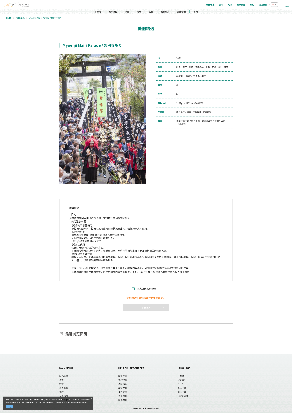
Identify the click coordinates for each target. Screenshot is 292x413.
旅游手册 (122, 387)
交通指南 (63, 395)
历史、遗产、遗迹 (184, 67)
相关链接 (122, 391)
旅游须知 (122, 375)
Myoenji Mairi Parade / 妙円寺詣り (45, 17)
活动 (139, 11)
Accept (9, 407)
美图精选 (181, 11)
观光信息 (63, 375)
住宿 (151, 11)
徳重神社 (197, 112)
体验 (127, 11)
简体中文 (181, 391)
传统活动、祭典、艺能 (205, 67)
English (181, 379)
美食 (61, 379)
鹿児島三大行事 (183, 112)
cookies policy (60, 402)
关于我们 (122, 395)
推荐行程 (113, 11)
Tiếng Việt (182, 395)
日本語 (180, 375)
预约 (61, 391)
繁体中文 (181, 387)
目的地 (97, 11)
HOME (9, 17)
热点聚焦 (63, 387)
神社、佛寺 (223, 67)
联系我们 (122, 399)
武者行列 (207, 112)
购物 (61, 383)
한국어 (180, 383)
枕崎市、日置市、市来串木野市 (191, 76)
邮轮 (195, 11)
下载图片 (146, 307)
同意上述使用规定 (146, 288)
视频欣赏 (165, 11)
